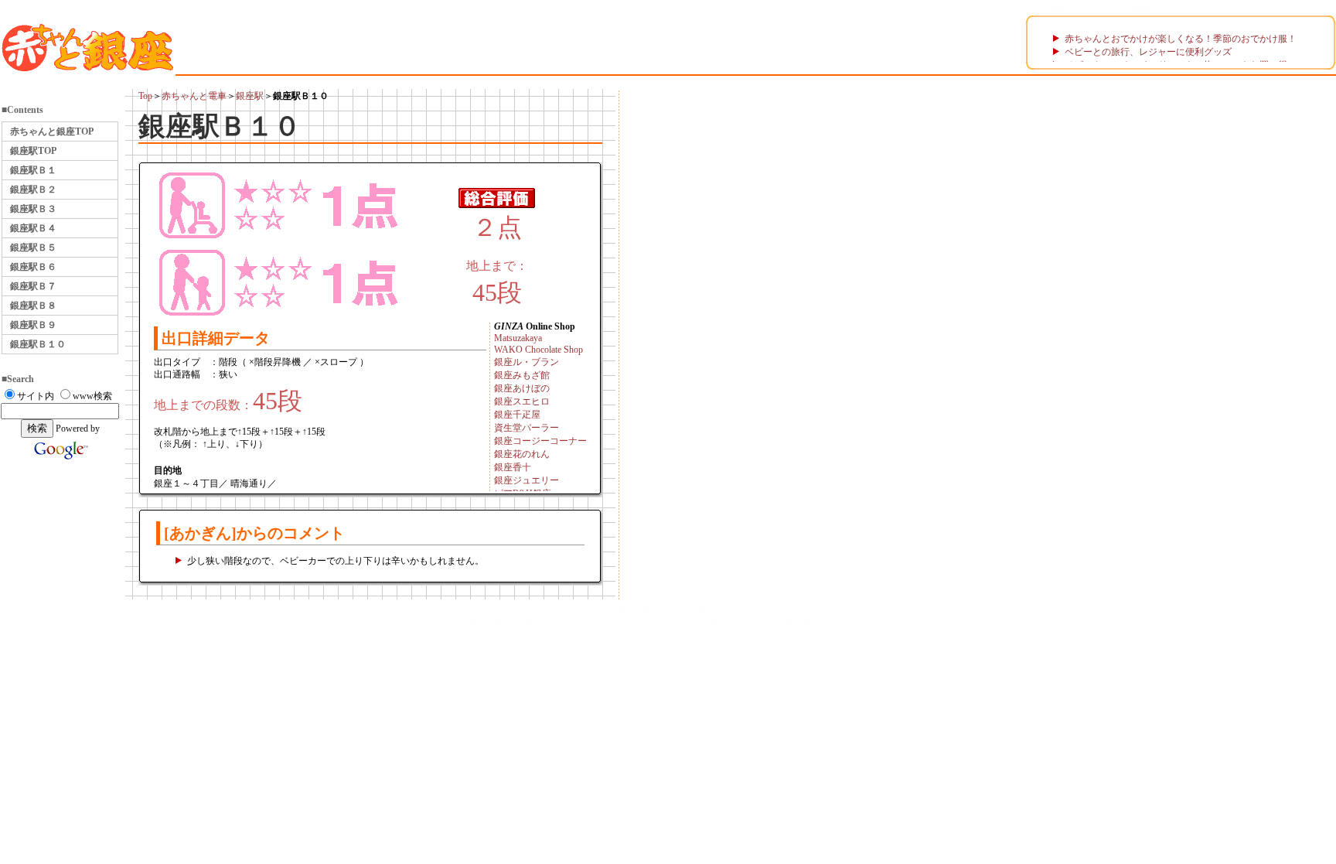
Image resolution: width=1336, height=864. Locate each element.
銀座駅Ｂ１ (33, 170)
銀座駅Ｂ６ (33, 266)
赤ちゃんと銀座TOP (52, 131)
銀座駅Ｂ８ (33, 305)
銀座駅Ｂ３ (33, 208)
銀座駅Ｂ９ (33, 324)
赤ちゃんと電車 (194, 95)
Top (145, 95)
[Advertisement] (671, 335)
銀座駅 (250, 95)
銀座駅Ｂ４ (33, 228)
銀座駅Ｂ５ (33, 247)
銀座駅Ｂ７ (33, 286)
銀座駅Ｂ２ (33, 189)
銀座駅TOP (33, 150)
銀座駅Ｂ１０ (38, 344)
